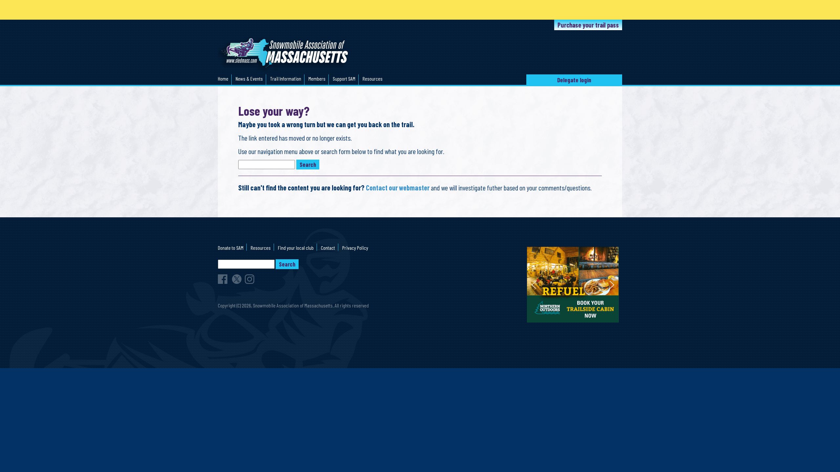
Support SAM (344, 78)
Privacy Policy (355, 248)
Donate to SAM (230, 248)
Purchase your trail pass (588, 25)
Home (223, 78)
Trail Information (285, 78)
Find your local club (296, 248)
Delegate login (574, 80)
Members (317, 78)
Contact (328, 248)
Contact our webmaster (398, 187)
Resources (373, 78)
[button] (573, 285)
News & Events (249, 78)
